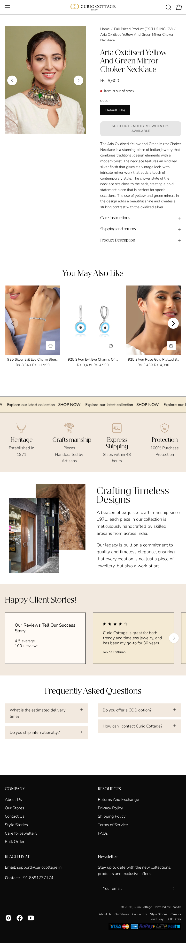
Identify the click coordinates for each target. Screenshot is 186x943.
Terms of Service (113, 825)
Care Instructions (115, 218)
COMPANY (15, 789)
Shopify (175, 907)
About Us (13, 799)
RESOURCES (109, 789)
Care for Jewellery (21, 833)
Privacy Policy (110, 808)
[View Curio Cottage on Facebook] (19, 918)
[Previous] (12, 80)
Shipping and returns (118, 229)
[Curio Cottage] (93, 7)
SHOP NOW (82, 404)
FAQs (103, 833)
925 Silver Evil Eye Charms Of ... (93, 359)
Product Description (117, 240)
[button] (168, 7)
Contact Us (14, 816)
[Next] (78, 80)
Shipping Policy (112, 816)
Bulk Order (14, 841)
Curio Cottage (143, 907)
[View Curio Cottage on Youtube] (30, 918)
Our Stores (14, 808)
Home (105, 28)
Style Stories (16, 825)
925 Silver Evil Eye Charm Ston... (32, 359)
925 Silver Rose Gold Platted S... (153, 359)
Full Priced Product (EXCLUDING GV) (143, 28)
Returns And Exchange (118, 799)
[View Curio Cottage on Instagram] (8, 918)
